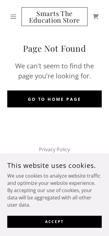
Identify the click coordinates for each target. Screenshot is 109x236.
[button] (14, 17)
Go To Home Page (54, 99)
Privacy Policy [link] (54, 149)
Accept (54, 221)
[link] (54, 16)
